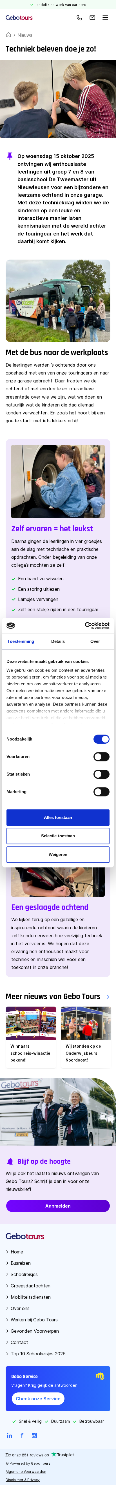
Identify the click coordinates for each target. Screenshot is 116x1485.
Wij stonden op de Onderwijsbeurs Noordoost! (83, 1053)
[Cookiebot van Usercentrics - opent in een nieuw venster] (85, 625)
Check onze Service (38, 1398)
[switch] (101, 756)
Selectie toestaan (58, 835)
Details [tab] (58, 641)
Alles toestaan (58, 817)
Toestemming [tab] (20, 641)
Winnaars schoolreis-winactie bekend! (30, 1053)
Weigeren (58, 854)
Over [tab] (95, 641)
